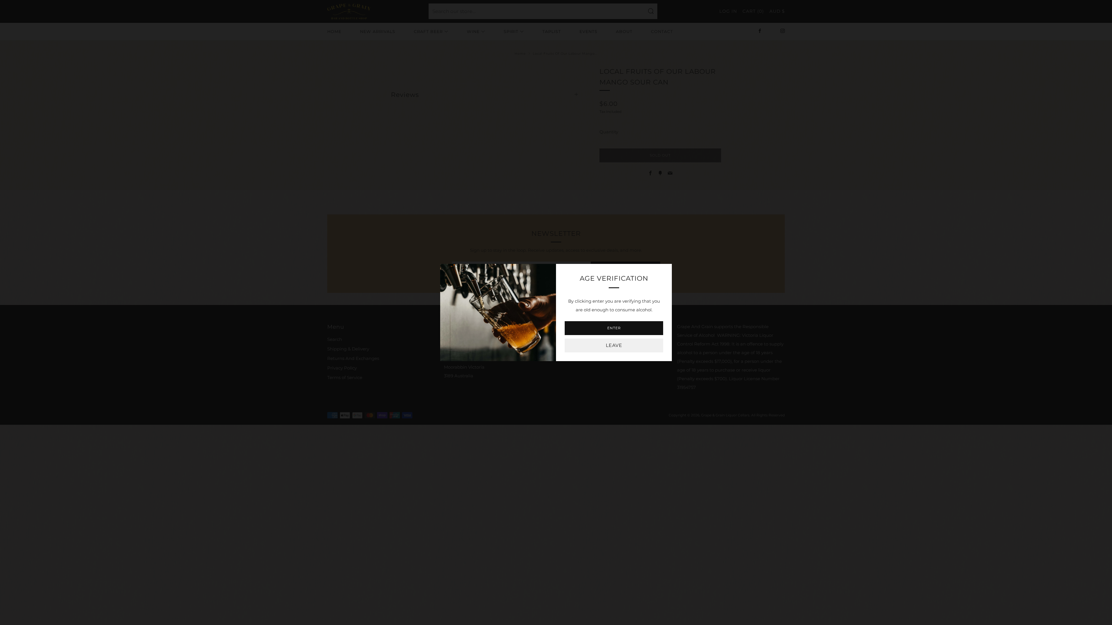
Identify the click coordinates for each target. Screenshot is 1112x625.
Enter (614, 328)
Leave (614, 345)
